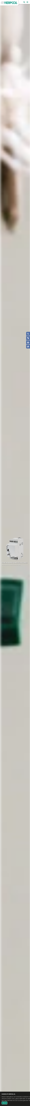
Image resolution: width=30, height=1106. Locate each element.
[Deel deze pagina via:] (27, 347)
